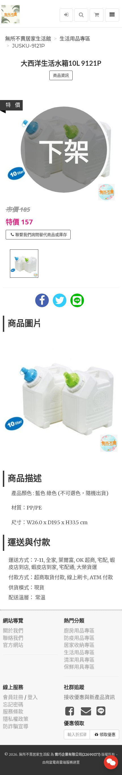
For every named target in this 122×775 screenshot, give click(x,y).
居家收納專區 (79, 645)
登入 (33, 697)
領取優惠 (107, 734)
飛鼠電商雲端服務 (59, 762)
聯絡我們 (13, 638)
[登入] (66, 15)
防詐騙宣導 (15, 726)
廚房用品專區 (79, 630)
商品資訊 (61, 75)
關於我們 (13, 630)
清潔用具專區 (79, 660)
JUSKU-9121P (28, 46)
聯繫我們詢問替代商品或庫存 (41, 234)
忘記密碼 (13, 704)
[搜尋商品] (81, 15)
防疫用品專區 (79, 638)
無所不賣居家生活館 (28, 39)
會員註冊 (13, 697)
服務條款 (13, 711)
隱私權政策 (15, 719)
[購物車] (97, 15)
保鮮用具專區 (79, 667)
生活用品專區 (75, 39)
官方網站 (13, 645)
